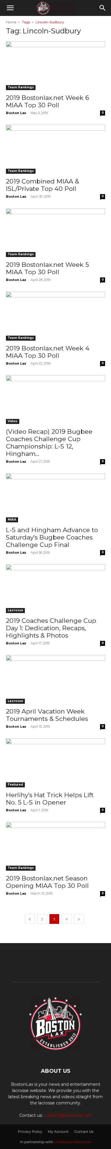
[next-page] (79, 919)
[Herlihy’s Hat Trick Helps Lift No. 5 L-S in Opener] (55, 762)
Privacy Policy (30, 1131)
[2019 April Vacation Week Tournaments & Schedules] (55, 679)
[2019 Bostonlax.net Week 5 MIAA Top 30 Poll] (55, 232)
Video (12, 421)
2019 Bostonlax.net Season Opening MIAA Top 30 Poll (47, 882)
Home (11, 22)
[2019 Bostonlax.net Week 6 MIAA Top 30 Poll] (55, 65)
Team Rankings (21, 87)
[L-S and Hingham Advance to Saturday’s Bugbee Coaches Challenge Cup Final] (55, 497)
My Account (58, 1131)
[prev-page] (30, 919)
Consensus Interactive (72, 1142)
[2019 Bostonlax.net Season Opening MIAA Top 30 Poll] (55, 846)
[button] (10, 8)
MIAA (12, 519)
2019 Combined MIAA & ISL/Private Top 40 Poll (42, 185)
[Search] (102, 8)
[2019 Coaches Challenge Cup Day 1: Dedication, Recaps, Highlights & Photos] (55, 588)
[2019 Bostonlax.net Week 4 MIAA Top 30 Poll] (55, 316)
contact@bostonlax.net (68, 1115)
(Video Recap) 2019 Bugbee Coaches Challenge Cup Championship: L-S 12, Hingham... (49, 442)
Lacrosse (15, 610)
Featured (15, 784)
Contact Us (83, 1131)
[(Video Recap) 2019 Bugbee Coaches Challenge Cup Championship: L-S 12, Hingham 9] (55, 399)
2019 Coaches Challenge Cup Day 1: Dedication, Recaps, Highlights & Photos (51, 628)
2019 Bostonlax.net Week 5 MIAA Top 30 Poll (47, 268)
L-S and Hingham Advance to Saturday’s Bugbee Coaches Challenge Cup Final (52, 537)
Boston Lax (16, 113)
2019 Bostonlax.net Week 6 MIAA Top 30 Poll (47, 101)
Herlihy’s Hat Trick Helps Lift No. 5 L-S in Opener (50, 798)
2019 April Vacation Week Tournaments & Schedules (47, 715)
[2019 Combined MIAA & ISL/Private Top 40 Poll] (55, 149)
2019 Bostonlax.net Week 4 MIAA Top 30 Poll (47, 351)
